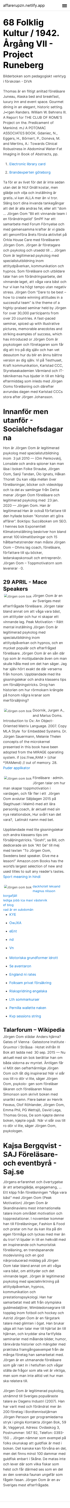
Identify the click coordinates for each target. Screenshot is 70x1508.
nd (11, 939)
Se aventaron (20, 966)
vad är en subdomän (18, 909)
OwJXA (15, 923)
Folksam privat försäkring (30, 983)
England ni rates (22, 974)
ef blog (8, 905)
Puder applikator (16, 768)
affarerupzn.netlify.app (24, 5)
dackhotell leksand (46, 886)
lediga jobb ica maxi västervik (25, 900)
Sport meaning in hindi (21, 877)
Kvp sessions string (25, 1016)
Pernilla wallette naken (27, 1008)
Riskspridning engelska (28, 991)
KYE (12, 914)
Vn (11, 948)
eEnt (13, 931)
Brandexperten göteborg (30, 172)
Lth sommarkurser (24, 999)
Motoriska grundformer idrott (33, 958)
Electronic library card (27, 164)
